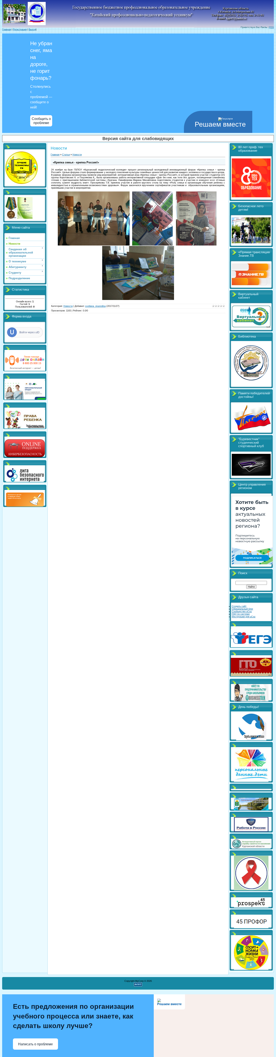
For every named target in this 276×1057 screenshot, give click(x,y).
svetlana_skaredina (95, 306)
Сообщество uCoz (242, 611)
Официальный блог (242, 608)
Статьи (66, 154)
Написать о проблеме (35, 1044)
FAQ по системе (241, 614)
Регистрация (20, 29)
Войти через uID (29, 332)
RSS (271, 27)
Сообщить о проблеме (41, 121)
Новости (77, 154)
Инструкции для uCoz (244, 616)
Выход (32, 29)
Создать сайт (239, 606)
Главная (6, 29)
